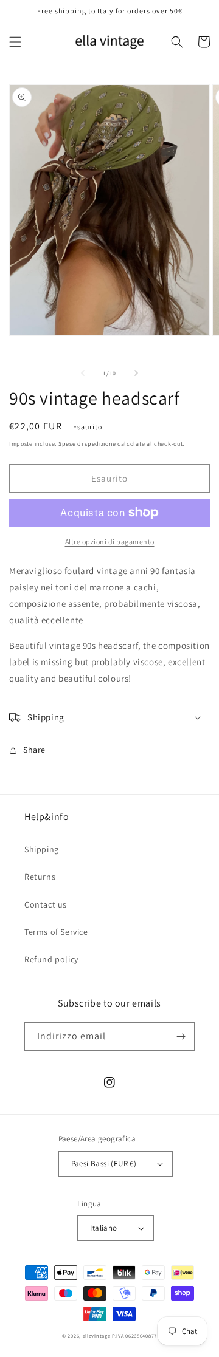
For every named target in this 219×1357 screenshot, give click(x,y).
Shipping (41, 849)
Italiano (103, 1228)
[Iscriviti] (180, 1036)
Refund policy (51, 959)
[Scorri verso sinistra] (82, 373)
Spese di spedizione (87, 444)
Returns (39, 876)
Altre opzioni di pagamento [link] (110, 541)
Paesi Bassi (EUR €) (104, 1163)
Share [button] (34, 749)
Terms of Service (56, 931)
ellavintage (97, 1335)
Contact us (45, 904)
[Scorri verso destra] (136, 373)
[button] (15, 42)
